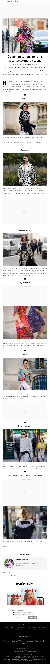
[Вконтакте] (23, 624)
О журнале (6, 627)
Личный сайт (19, 565)
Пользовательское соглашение (9, 629)
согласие (17, 612)
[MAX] (19, 624)
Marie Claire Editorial (12, 575)
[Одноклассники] (27, 624)
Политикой (17, 614)
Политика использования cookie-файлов (25, 629)
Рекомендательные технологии (40, 629)
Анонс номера (20, 627)
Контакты (13, 627)
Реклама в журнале (42, 627)
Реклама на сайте (32, 627)
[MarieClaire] (12, 1)
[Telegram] (31, 624)
